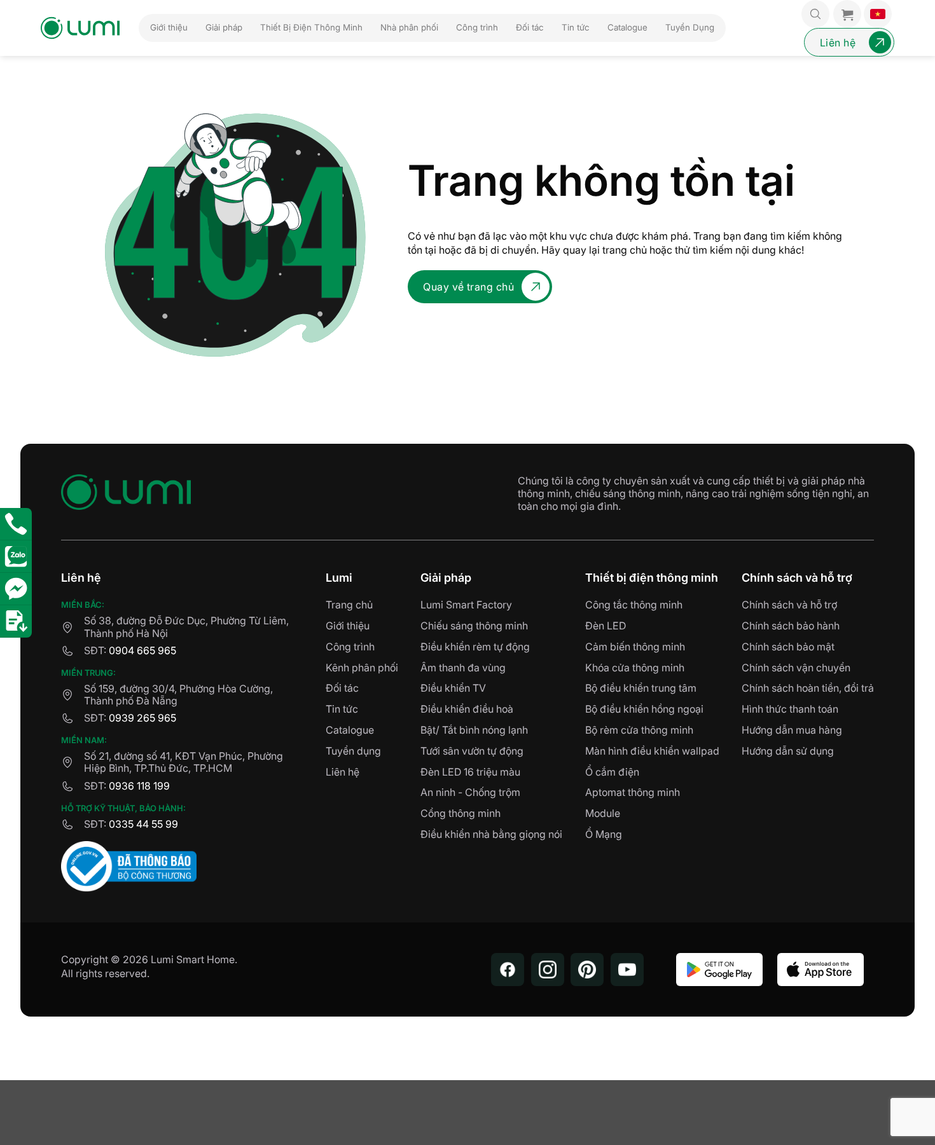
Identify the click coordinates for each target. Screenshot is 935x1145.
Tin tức (576, 27)
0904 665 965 (142, 650)
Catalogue (627, 27)
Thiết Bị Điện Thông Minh (311, 27)
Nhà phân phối (409, 27)
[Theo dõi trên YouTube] (627, 969)
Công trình (477, 27)
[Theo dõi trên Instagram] (547, 969)
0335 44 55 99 (143, 824)
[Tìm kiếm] (815, 14)
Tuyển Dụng (689, 27)
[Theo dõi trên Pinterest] (587, 969)
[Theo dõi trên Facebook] (507, 969)
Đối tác (530, 27)
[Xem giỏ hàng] (847, 14)
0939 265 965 (142, 717)
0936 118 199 (139, 785)
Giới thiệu (169, 27)
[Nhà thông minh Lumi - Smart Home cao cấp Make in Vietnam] (80, 28)
